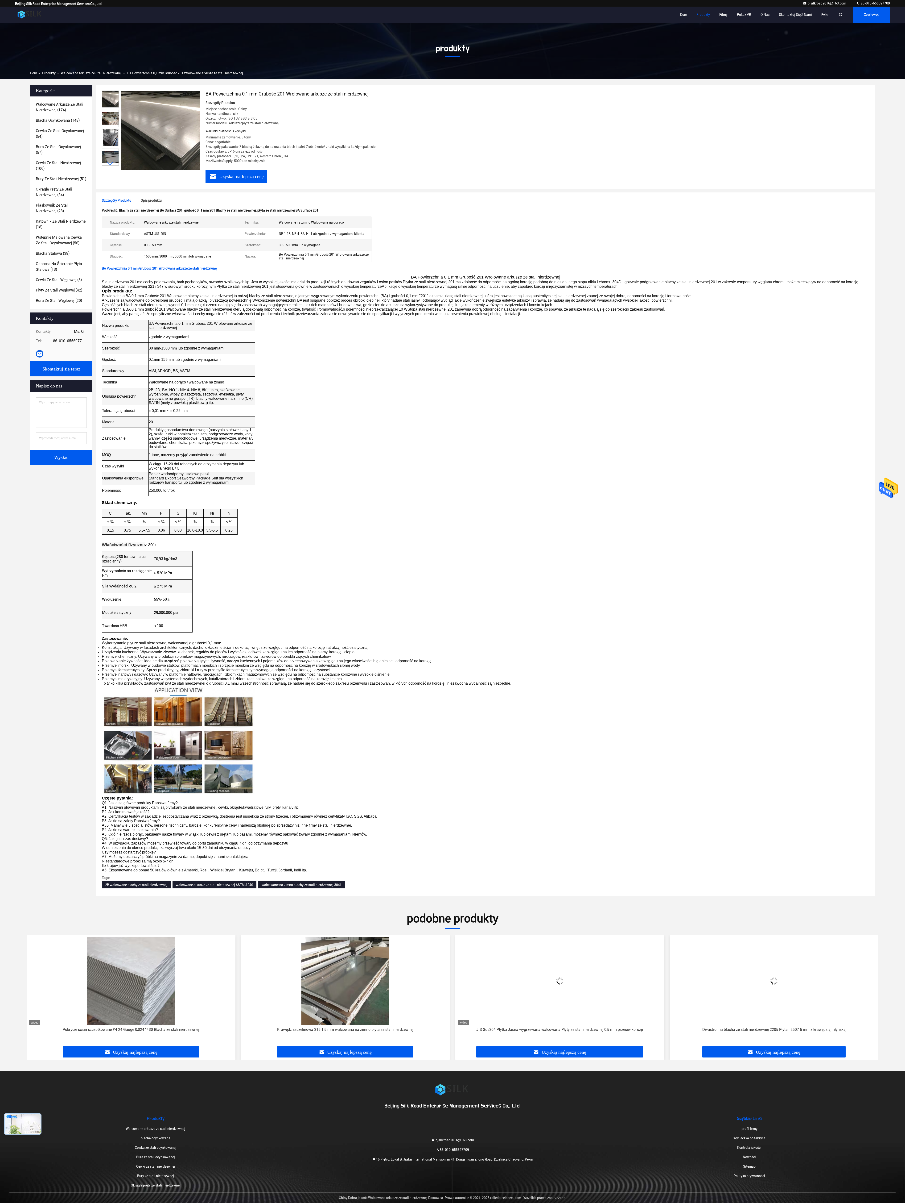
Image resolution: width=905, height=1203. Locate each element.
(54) (60, 134)
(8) (59, 280)
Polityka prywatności (749, 1176)
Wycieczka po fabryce (749, 1138)
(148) (58, 120)
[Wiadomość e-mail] (40, 354)
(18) (61, 224)
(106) (58, 166)
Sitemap (749, 1166)
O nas (765, 15)
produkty (49, 73)
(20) (59, 300)
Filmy (723, 15)
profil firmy (749, 1129)
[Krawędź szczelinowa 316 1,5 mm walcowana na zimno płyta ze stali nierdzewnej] (131, 981)
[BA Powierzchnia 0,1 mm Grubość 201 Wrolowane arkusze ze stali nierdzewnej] (160, 130)
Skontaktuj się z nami (795, 15)
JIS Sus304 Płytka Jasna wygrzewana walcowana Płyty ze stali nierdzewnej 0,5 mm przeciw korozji (345, 1029)
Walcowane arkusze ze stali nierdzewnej (91, 73)
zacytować (871, 14)
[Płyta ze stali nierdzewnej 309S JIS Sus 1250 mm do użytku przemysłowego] (774, 981)
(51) (61, 179)
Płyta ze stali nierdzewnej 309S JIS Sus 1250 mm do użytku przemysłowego (774, 1029)
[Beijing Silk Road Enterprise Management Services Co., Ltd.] (30, 14)
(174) (59, 107)
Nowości (749, 1157)
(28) (52, 208)
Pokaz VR (744, 15)
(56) (59, 240)
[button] (110, 163)
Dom (683, 15)
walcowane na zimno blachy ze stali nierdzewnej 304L (302, 885)
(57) (58, 150)
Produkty (703, 15)
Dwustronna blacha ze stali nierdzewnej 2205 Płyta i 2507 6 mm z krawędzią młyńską (559, 1029)
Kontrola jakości (749, 1147)
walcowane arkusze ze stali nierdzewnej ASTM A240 (214, 885)
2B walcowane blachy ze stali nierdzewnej (136, 885)
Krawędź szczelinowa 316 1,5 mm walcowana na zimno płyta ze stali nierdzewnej (131, 1029)
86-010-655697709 (875, 3)
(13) (59, 267)
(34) (54, 192)
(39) (53, 253)
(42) (59, 290)
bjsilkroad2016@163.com (827, 3)
